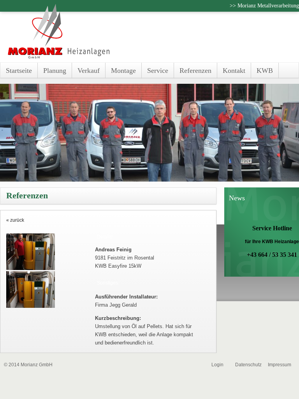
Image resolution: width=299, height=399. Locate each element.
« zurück (15, 220)
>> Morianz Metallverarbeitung (264, 6)
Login (217, 364)
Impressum (279, 364)
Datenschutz (248, 364)
